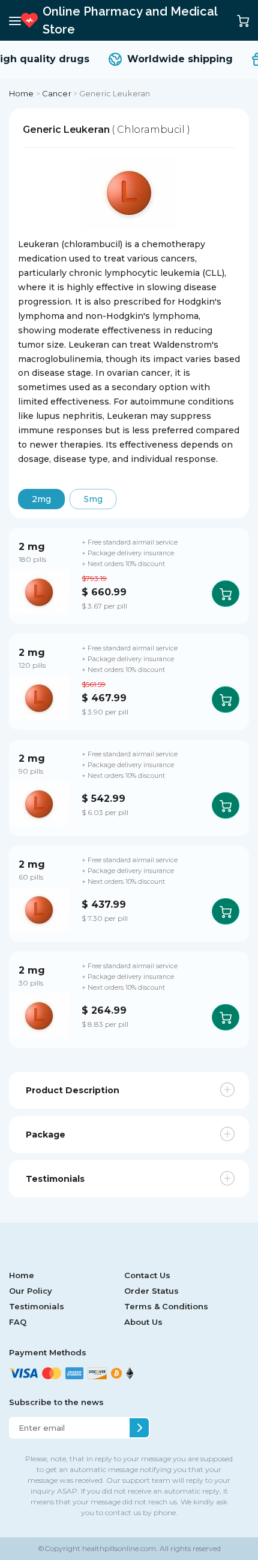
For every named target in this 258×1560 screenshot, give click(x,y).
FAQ (17, 1322)
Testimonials (36, 1306)
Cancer (56, 93)
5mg (93, 499)
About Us (143, 1322)
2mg (41, 499)
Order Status (151, 1291)
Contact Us (147, 1275)
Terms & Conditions (166, 1306)
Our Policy (30, 1291)
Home (21, 93)
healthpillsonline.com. (119, 1548)
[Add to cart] (225, 593)
